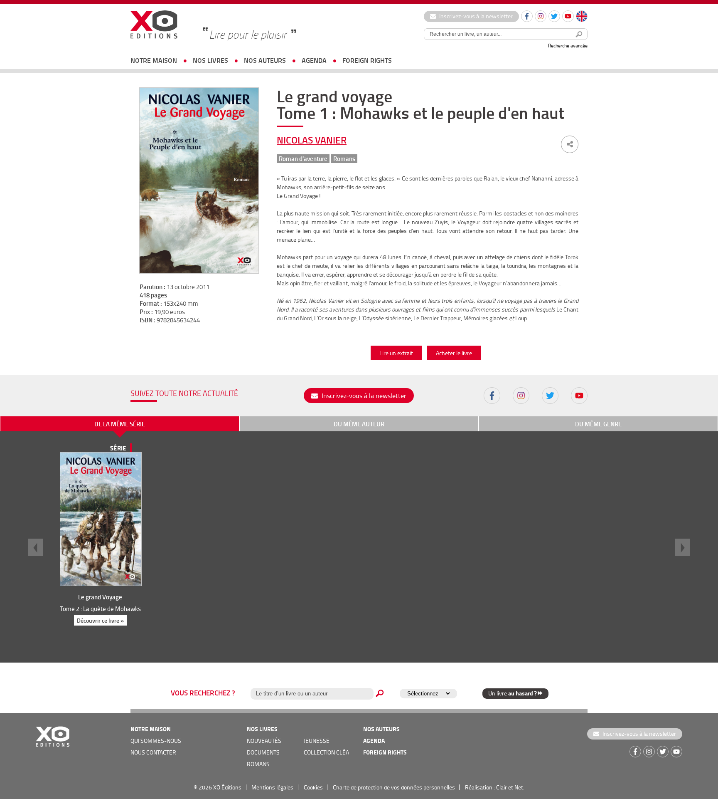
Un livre (512, 693)
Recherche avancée (568, 45)
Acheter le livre (454, 353)
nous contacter (153, 752)
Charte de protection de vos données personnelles (394, 787)
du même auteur (359, 423)
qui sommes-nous (155, 741)
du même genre (598, 423)
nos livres (210, 60)
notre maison (153, 60)
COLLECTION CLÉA (326, 752)
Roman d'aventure (303, 158)
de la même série (119, 423)
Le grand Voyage (100, 596)
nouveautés (264, 741)
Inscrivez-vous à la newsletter (475, 16)
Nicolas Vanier (312, 139)
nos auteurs (265, 60)
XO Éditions (227, 787)
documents (263, 752)
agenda (314, 60)
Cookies (313, 787)
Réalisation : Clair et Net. (494, 787)
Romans (344, 158)
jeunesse (316, 741)
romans (258, 764)
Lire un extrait (396, 353)
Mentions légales (272, 787)
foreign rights (367, 60)
